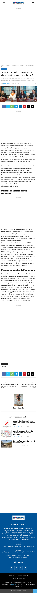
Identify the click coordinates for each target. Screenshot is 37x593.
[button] (3, 2)
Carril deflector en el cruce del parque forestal (24, 442)
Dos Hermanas (13, 363)
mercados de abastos (23, 363)
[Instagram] (16, 568)
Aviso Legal (12, 575)
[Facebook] (4, 106)
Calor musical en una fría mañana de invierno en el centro (28, 386)
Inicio (2, 65)
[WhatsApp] (12, 106)
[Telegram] (16, 106)
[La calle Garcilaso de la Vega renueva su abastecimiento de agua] (6, 424)
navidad (32, 363)
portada (4, 366)
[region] (18, 38)
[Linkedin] (20, 106)
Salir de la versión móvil (18, 591)
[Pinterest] (24, 106)
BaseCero (14, 584)
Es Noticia (8, 65)
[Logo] (18, 519)
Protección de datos (22, 575)
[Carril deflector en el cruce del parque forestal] (6, 444)
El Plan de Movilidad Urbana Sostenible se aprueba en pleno (9, 386)
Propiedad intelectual (19, 578)
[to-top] (35, 590)
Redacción (16, 445)
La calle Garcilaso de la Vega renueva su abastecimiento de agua (24, 422)
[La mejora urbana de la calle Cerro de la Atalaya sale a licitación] (6, 434)
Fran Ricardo (6, 83)
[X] (8, 106)
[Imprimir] (32, 106)
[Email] (28, 106)
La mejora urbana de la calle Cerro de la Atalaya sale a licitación (23, 432)
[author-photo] (18, 405)
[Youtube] (25, 568)
